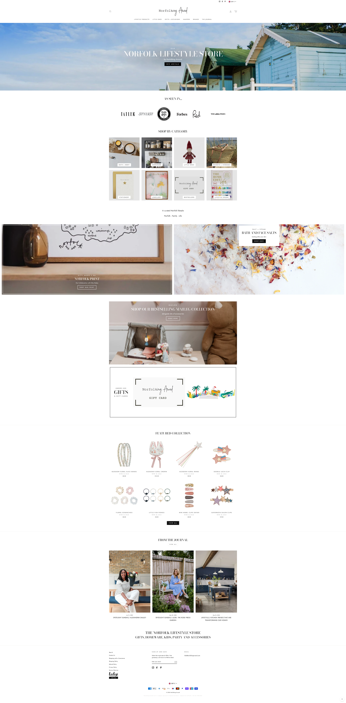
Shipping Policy (113, 661)
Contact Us (112, 655)
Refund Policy (113, 664)
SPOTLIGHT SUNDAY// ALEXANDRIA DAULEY (129, 617)
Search (111, 652)
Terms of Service (113, 670)
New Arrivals (172, 64)
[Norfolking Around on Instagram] (153, 667)
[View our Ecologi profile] (113, 675)
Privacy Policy (113, 667)
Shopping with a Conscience (117, 658)
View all (173, 523)
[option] (173, 57)
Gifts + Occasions (172, 19)
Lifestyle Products (141, 19)
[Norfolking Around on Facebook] (157, 667)
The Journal (207, 19)
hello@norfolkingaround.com (192, 655)
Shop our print (87, 287)
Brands (196, 19)
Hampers (186, 19)
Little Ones (157, 19)
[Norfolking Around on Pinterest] (161, 667)
